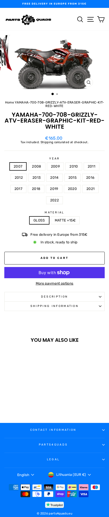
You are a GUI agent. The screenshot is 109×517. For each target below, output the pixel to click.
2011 (91, 166)
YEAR (54, 158)
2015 (72, 177)
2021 (90, 189)
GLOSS (39, 220)
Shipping (47, 142)
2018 (36, 189)
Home (9, 102)
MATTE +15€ (65, 220)
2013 (36, 177)
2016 (90, 177)
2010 (73, 166)
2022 (54, 200)
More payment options (55, 283)
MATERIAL (54, 212)
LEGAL (53, 459)
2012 (19, 177)
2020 (72, 189)
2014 (54, 177)
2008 (36, 166)
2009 (55, 166)
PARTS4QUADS (53, 444)
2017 (18, 189)
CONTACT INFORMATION (53, 430)
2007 (18, 166)
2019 (54, 189)
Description (54, 296)
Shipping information (54, 306)
